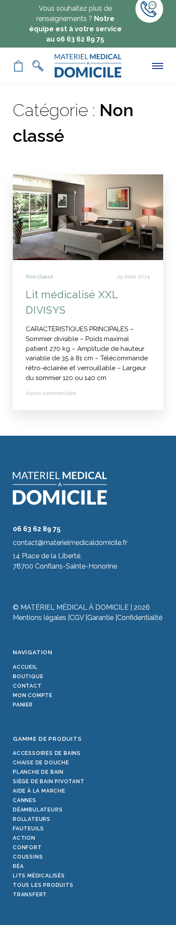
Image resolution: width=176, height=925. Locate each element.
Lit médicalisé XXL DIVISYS (71, 302)
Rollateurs (31, 819)
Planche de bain (38, 772)
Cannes (24, 800)
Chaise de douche (41, 763)
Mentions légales (39, 618)
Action (24, 838)
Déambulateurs (37, 810)
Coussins (28, 857)
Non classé (39, 277)
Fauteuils (28, 829)
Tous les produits (43, 885)
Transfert (30, 895)
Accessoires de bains (47, 753)
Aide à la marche (39, 791)
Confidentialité (139, 618)
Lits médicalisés (39, 876)
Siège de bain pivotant (49, 781)
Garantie (100, 618)
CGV (77, 618)
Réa (18, 866)
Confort (27, 847)
